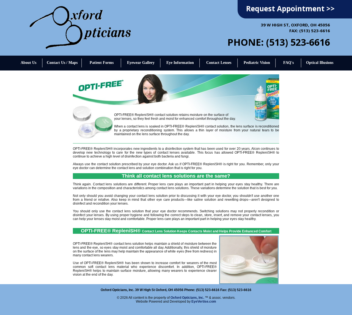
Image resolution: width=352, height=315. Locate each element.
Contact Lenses (218, 63)
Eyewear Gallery (141, 63)
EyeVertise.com (203, 301)
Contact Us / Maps (62, 63)
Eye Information (180, 63)
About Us (28, 63)
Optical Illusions (319, 63)
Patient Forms (102, 63)
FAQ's (288, 63)
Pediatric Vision (257, 63)
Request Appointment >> (290, 8)
